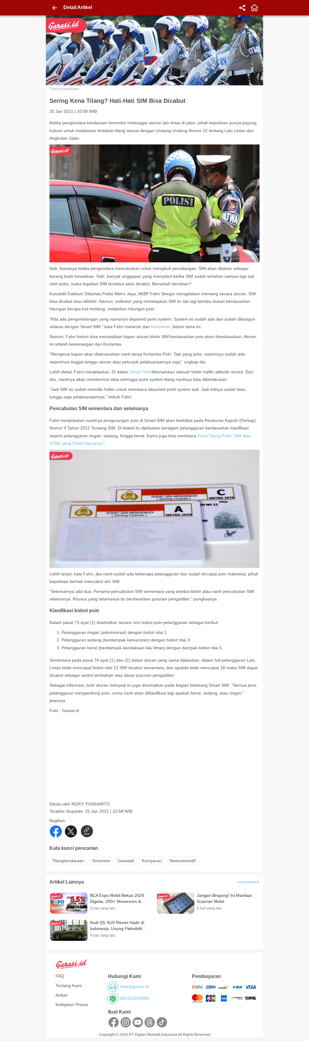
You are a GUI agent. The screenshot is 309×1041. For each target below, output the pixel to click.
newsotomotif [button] (183, 860)
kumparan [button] (152, 860)
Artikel (61, 995)
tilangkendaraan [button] (68, 860)
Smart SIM (140, 371)
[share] (242, 8)
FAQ (60, 975)
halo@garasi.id (134, 986)
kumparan (160, 326)
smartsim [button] (101, 860)
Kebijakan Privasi (72, 1004)
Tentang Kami (69, 985)
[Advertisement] (155, 759)
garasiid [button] (126, 860)
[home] (254, 8)
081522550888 (134, 998)
